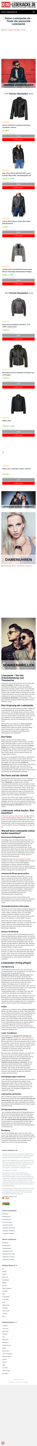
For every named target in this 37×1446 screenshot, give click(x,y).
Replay (4, 1348)
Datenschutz (18, 1382)
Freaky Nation (6, 1296)
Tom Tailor (5, 1367)
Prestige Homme (6, 1345)
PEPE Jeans (5, 1339)
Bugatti (4, 1282)
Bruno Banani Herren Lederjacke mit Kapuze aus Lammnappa (18, 374)
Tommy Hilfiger (6, 1370)
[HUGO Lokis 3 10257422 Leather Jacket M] (18, 452)
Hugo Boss (5, 1308)
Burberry (4, 1285)
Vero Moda (5, 1373)
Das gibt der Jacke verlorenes (22, 1037)
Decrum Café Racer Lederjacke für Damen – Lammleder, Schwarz (16, 126)
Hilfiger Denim (6, 1305)
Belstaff (4, 1274)
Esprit (3, 1294)
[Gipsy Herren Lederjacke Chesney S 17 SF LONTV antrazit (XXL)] (18, 308)
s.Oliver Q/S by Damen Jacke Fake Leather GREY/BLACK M (16, 222)
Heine (3, 1302)
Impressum (25, 1382)
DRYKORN (5, 1291)
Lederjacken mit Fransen (8, 1228)
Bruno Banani (5, 1280)
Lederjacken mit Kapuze (8, 1230)
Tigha (3, 1365)
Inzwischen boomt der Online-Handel (12, 816)
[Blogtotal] (18, 1198)
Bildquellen (11, 1382)
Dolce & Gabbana (6, 1288)
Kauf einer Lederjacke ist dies (21, 859)
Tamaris (4, 1362)
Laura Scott (5, 1328)
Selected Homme (6, 1356)
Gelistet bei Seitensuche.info (9, 1196)
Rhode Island (5, 1351)
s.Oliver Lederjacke (7, 1353)
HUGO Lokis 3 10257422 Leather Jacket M (16, 469)
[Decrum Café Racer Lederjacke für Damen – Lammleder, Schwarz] (18, 108)
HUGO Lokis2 (6, 421)
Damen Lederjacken (9, 1211)
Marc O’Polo (5, 1331)
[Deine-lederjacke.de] (18, 5)
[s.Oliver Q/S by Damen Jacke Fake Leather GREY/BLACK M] (18, 205)
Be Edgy (4, 1271)
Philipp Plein (5, 1342)
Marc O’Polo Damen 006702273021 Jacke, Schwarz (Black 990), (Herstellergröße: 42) (16, 174)
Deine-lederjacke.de (9, 12)
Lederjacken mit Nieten (8, 1233)
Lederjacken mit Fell (7, 1225)
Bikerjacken (5, 1214)
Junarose (4, 1313)
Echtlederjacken (6, 1216)
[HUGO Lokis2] (18, 404)
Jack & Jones (5, 1310)
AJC (3, 1268)
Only (3, 1337)
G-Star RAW (5, 1299)
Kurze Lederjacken (7, 1222)
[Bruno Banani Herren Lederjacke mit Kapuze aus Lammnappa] (18, 356)
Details (18, 136)
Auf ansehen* (18, 139)
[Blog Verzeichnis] (18, 1204)
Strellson (4, 1359)
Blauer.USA (5, 1277)
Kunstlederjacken (6, 1219)
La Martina (5, 1325)
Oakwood (4, 1334)
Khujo (3, 1316)
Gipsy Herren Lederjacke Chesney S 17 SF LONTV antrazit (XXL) (16, 326)
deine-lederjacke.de (18, 1379)
